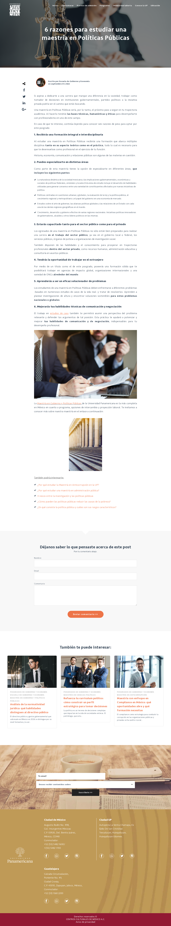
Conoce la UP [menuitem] (141, 5)
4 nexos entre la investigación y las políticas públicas (65, 496)
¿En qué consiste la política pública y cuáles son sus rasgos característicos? (76, 507)
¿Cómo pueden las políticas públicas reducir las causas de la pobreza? (74, 501)
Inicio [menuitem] (55, 5)
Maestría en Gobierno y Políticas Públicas (59, 403)
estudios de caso (59, 313)
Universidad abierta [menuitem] (122, 5)
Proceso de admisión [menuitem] (87, 5)
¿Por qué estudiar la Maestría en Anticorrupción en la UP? (68, 484)
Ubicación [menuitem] (155, 5)
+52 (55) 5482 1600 (54, 844)
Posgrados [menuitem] (105, 5)
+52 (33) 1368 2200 (53, 893)
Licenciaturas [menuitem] (67, 5)
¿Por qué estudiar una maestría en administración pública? (68, 490)
